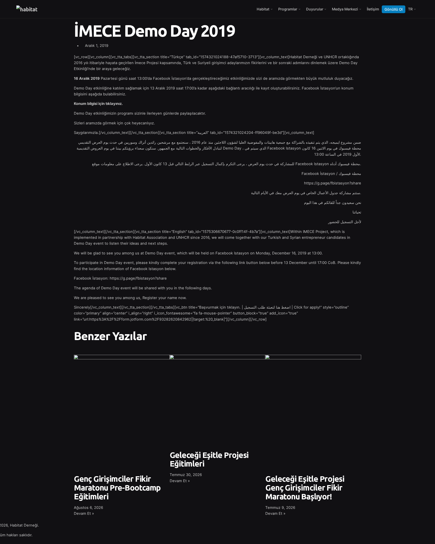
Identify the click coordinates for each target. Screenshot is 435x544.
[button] (222, 42)
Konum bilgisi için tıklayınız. (98, 103)
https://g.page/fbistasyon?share (332, 183)
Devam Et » (84, 513)
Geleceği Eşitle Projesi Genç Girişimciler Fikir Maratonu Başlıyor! (304, 487)
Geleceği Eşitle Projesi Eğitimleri (209, 459)
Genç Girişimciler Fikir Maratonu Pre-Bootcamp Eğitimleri (117, 487)
